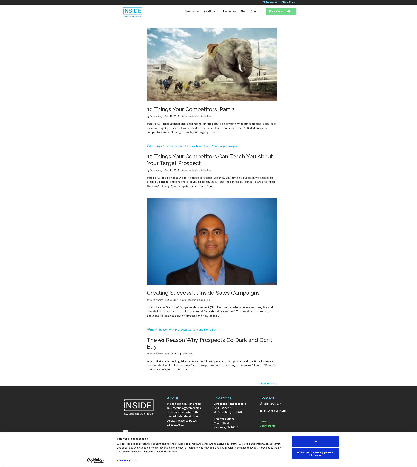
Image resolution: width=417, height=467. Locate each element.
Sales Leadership (190, 116)
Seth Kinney (156, 116)
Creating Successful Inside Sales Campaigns (203, 292)
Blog (243, 11)
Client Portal (289, 3)
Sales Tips (206, 116)
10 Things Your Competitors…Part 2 (190, 109)
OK (315, 441)
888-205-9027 (271, 3)
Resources (229, 11)
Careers (265, 421)
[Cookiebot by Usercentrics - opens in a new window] (95, 460)
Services (190, 11)
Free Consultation (281, 11)
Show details (124, 460)
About (255, 11)
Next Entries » (268, 383)
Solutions (209, 11)
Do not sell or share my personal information (315, 453)
